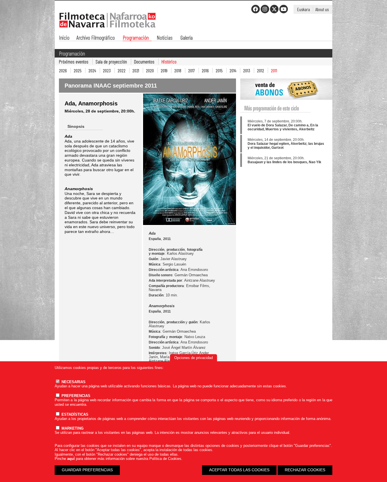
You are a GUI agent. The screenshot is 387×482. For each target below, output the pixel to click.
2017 (191, 70)
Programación (136, 38)
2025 (78, 70)
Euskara (303, 9)
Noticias (165, 38)
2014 (232, 70)
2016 (205, 70)
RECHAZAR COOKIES (305, 470)
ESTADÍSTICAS (74, 414)
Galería (186, 38)
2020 (150, 70)
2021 (135, 70)
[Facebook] (255, 9)
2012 (260, 70)
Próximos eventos (73, 61)
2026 (63, 70)
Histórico (169, 61)
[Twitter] (274, 9)
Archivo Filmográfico (95, 38)
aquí (71, 458)
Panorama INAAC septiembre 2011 (111, 85)
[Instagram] (265, 9)
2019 (164, 70)
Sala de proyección (111, 61)
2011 (274, 70)
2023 (107, 70)
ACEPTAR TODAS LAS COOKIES (239, 470)
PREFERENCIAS (75, 396)
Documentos (144, 61)
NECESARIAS (73, 382)
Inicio (64, 38)
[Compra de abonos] (286, 103)
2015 (219, 70)
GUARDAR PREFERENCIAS (87, 470)
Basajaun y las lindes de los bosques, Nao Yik (284, 162)
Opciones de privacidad (193, 358)
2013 (246, 70)
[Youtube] (283, 9)
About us (322, 9)
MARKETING (72, 428)
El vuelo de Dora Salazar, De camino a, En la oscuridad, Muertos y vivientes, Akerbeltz (283, 127)
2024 (92, 70)
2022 (122, 70)
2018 (177, 70)
